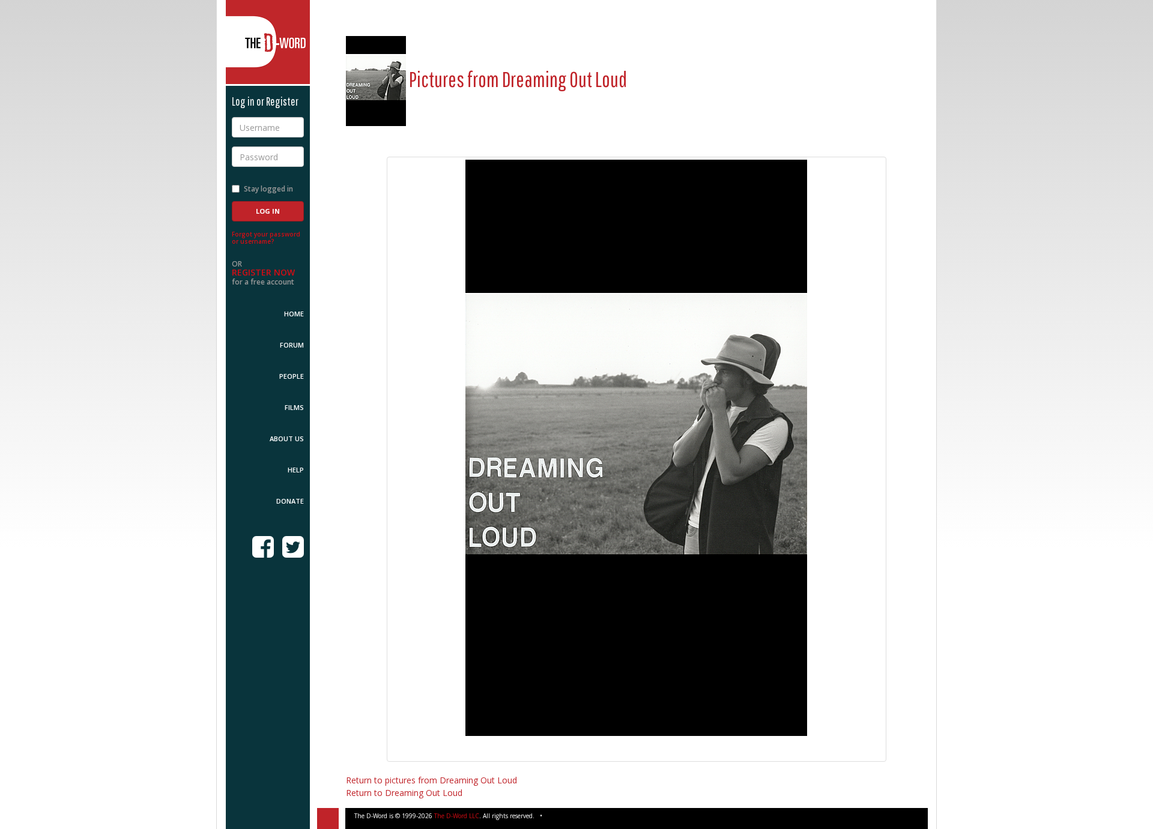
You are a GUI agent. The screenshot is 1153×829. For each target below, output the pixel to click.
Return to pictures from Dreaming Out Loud (431, 780)
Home (294, 313)
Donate (290, 500)
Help (296, 469)
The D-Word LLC (456, 816)
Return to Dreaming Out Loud (404, 792)
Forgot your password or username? (266, 238)
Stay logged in (268, 189)
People (291, 376)
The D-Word (268, 42)
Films (294, 407)
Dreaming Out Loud (564, 79)
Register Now (263, 272)
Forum (292, 344)
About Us (287, 438)
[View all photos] (376, 79)
